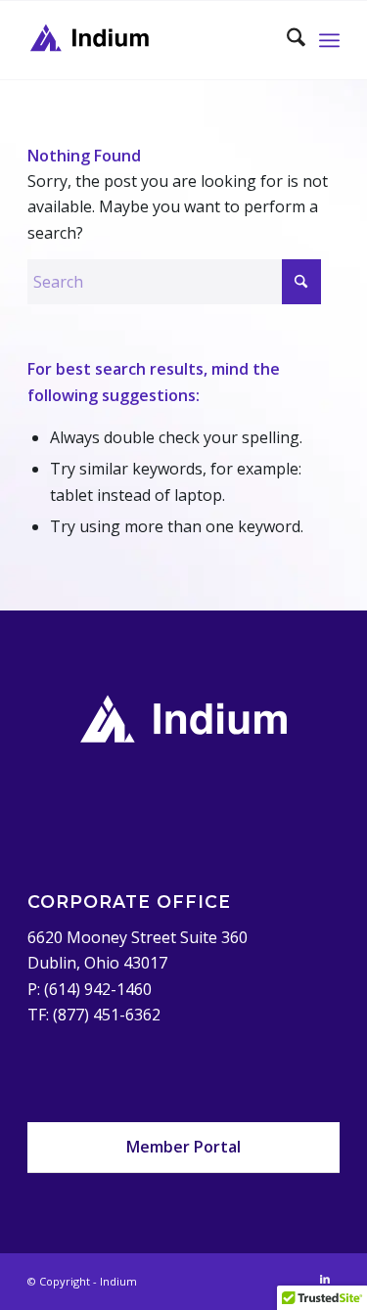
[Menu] (329, 40)
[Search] (286, 40)
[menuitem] (286, 40)
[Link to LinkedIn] (325, 1278)
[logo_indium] (152, 40)
